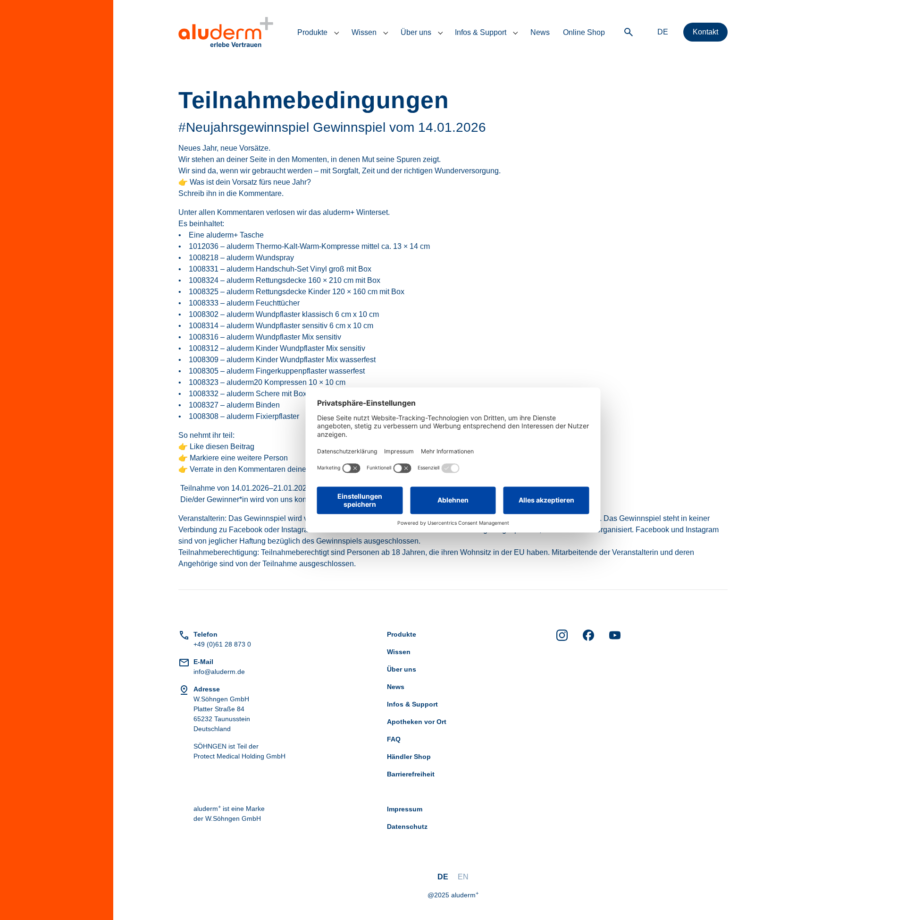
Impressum (404, 809)
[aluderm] (225, 32)
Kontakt (705, 32)
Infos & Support (412, 704)
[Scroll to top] (885, 899)
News (395, 686)
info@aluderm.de (219, 671)
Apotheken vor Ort (416, 721)
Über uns (401, 669)
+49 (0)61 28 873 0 (222, 644)
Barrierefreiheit (411, 774)
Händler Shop (409, 756)
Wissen (399, 652)
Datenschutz (407, 826)
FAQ (394, 739)
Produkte (401, 634)
